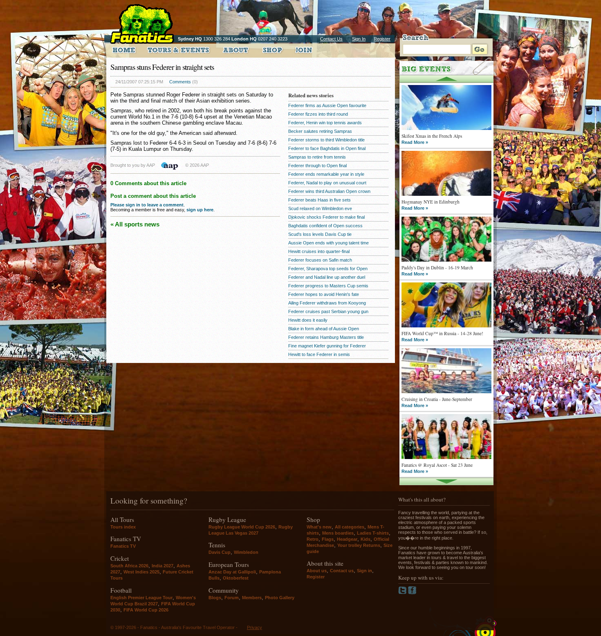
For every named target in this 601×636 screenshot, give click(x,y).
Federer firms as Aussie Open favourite (327, 105)
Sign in (364, 570)
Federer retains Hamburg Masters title (326, 337)
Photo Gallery (279, 597)
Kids (365, 539)
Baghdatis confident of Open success (325, 225)
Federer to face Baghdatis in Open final (327, 148)
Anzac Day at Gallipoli (232, 571)
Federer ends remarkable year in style (326, 174)
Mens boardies (338, 533)
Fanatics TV (123, 546)
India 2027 (162, 565)
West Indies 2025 (141, 571)
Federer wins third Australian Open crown (329, 191)
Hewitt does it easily (307, 320)
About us (317, 570)
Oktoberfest (236, 578)
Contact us (342, 570)
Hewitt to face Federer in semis (319, 354)
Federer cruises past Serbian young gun (328, 311)
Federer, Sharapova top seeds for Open (328, 268)
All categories (349, 526)
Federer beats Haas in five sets (319, 199)
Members (252, 597)
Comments (180, 81)
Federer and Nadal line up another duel (326, 277)
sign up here (199, 209)
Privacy (254, 627)
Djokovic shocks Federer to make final (326, 217)
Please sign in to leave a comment (147, 204)
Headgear (347, 539)
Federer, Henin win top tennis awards (325, 122)
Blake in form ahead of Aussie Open (323, 328)
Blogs (215, 597)
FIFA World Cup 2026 (145, 609)
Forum (231, 597)
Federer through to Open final (317, 165)
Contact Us (331, 38)
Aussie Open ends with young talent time (328, 242)
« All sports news (134, 224)
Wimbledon (246, 552)
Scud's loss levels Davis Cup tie (320, 234)
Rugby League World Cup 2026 (242, 526)
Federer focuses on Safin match (320, 260)
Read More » (414, 142)
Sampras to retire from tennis (317, 157)
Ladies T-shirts (373, 533)
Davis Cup (220, 552)
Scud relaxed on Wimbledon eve (320, 208)
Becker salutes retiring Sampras (320, 131)
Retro (312, 539)
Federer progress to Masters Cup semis (328, 285)
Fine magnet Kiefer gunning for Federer (327, 345)
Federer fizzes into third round (318, 114)
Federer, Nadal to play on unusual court (327, 182)
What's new (319, 526)
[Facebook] (412, 592)
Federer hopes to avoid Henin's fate (323, 294)
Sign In (359, 38)
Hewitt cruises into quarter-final (319, 251)
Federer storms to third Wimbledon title (326, 139)
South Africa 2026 (129, 565)
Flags (328, 539)
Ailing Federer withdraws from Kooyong (327, 302)
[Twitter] (403, 592)
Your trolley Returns (358, 545)
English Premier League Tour (141, 597)
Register (382, 38)
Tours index (123, 526)
